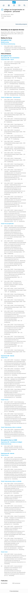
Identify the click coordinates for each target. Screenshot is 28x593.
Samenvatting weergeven (21, 24)
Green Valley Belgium (14, 591)
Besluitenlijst (17, 583)
